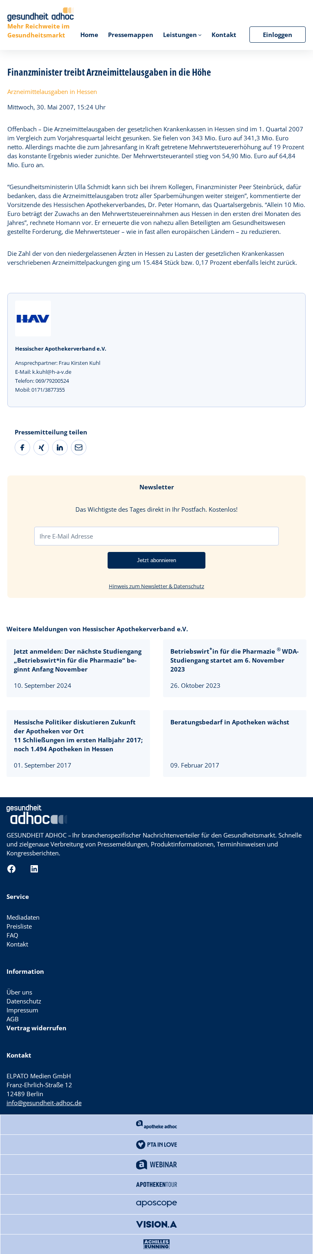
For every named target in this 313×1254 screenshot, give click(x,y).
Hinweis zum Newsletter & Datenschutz (156, 586)
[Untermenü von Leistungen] (200, 35)
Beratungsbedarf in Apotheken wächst (229, 722)
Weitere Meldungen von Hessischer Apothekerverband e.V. (97, 628)
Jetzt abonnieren (156, 560)
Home (89, 35)
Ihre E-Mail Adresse (66, 536)
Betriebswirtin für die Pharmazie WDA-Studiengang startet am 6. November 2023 (234, 660)
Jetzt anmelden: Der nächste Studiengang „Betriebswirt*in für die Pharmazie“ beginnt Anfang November (77, 660)
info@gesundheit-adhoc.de (44, 1103)
